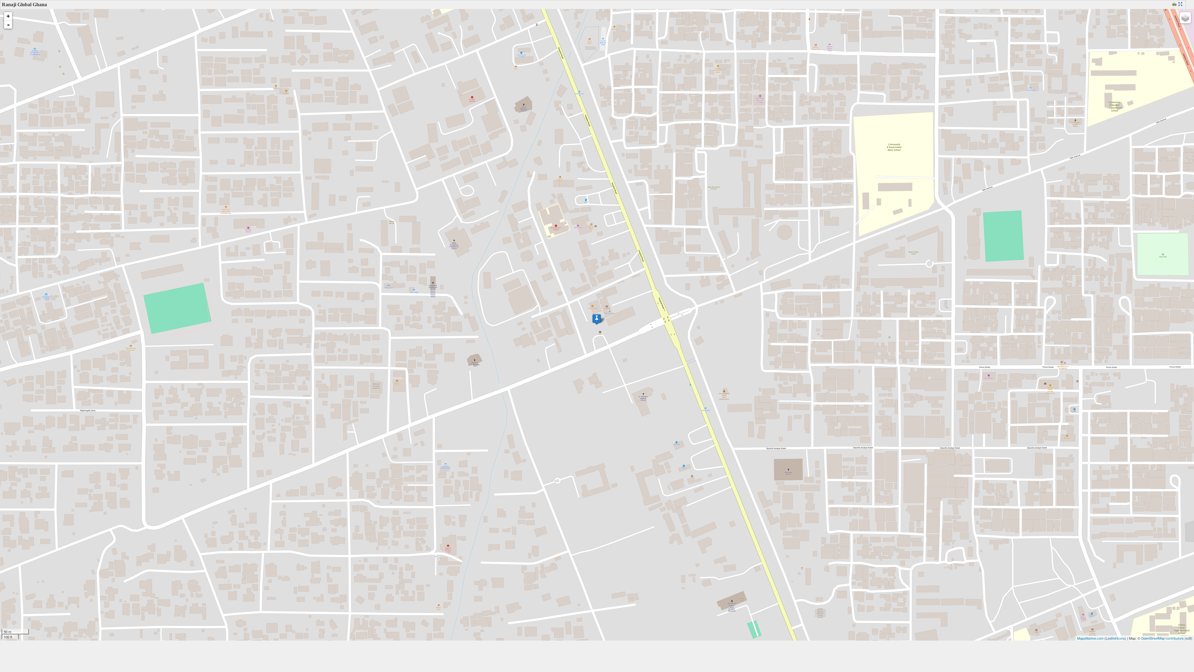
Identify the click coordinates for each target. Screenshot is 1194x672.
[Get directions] (1175, 4)
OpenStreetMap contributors (1162, 638)
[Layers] (1185, 17)
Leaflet (1111, 638)
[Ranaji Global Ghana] (597, 319)
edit (1188, 638)
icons (1121, 638)
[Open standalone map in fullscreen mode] (1181, 4)
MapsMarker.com (1090, 638)
